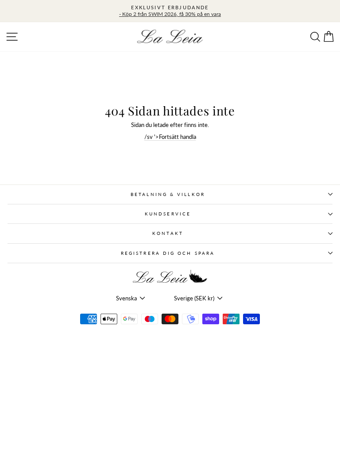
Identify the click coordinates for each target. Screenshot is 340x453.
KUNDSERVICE (168, 213)
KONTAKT (167, 233)
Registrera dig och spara (168, 253)
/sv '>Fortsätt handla (170, 136)
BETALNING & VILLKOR (168, 194)
